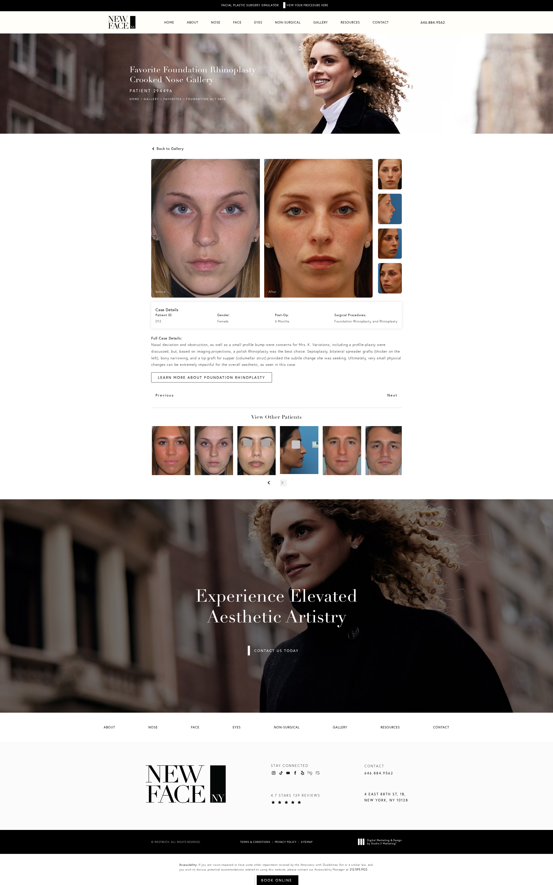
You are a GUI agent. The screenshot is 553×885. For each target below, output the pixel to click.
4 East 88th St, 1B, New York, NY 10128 (386, 797)
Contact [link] (381, 22)
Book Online (276, 880)
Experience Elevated (276, 608)
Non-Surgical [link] (288, 22)
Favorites (173, 99)
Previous (165, 395)
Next (392, 395)
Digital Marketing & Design (384, 842)
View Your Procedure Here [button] (307, 5)
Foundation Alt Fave (206, 99)
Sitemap (307, 842)
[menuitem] (169, 22)
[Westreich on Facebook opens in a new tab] (295, 773)
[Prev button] (269, 482)
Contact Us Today (276, 650)
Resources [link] (350, 22)
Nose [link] (215, 22)
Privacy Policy (286, 842)
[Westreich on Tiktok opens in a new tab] (281, 773)
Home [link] (169, 22)
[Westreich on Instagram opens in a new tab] (273, 773)
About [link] (192, 22)
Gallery (151, 99)
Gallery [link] (320, 22)
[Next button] (283, 482)
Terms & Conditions (255, 842)
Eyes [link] (258, 22)
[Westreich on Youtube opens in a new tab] (288, 773)
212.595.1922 (358, 869)
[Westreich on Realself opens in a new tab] (317, 773)
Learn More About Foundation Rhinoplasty (211, 377)
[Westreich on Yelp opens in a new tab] (302, 773)
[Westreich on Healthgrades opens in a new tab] (310, 773)
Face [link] (237, 22)
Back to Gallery (170, 148)
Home (135, 99)
